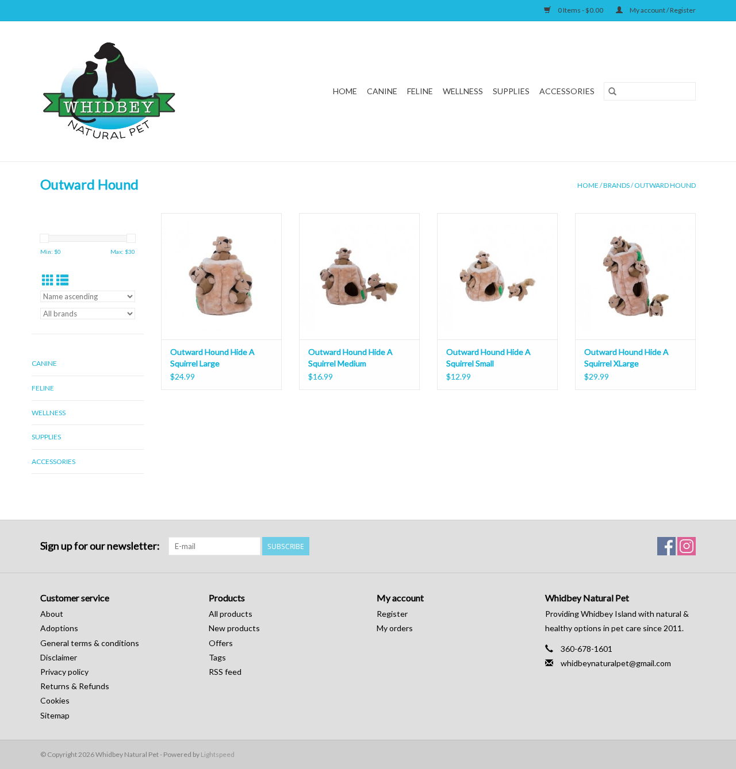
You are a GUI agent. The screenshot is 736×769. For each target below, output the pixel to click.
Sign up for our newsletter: (100, 546)
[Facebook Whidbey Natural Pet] (666, 546)
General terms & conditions (89, 643)
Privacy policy (64, 672)
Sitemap (55, 715)
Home (345, 91)
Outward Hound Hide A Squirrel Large (212, 357)
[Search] (612, 91)
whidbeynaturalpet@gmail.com (616, 663)
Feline (420, 91)
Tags (217, 657)
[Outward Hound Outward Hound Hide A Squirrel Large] (221, 276)
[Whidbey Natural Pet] (131, 91)
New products (234, 628)
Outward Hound (665, 185)
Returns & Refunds (74, 686)
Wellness (463, 91)
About (51, 614)
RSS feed (225, 672)
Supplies (511, 91)
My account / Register (662, 10)
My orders (395, 628)
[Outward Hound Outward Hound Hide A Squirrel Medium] (359, 276)
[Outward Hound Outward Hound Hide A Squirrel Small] (497, 276)
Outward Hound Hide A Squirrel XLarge (626, 357)
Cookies (55, 700)
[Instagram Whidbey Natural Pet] (686, 546)
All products (230, 614)
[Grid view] (48, 280)
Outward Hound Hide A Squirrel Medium (350, 357)
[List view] (62, 280)
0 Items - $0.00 (580, 10)
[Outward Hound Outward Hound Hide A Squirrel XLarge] (635, 276)
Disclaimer (58, 657)
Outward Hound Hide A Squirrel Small (488, 357)
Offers (221, 643)
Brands (616, 185)
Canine (382, 91)
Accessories (567, 91)
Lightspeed (218, 754)
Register (392, 614)
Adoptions (59, 628)
